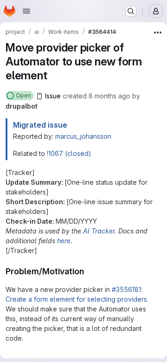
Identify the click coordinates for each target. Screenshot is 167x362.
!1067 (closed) (69, 153)
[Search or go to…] (130, 11)
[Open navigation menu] (26, 11)
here (64, 241)
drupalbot (22, 106)
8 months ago (109, 96)
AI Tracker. (99, 231)
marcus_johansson (83, 136)
